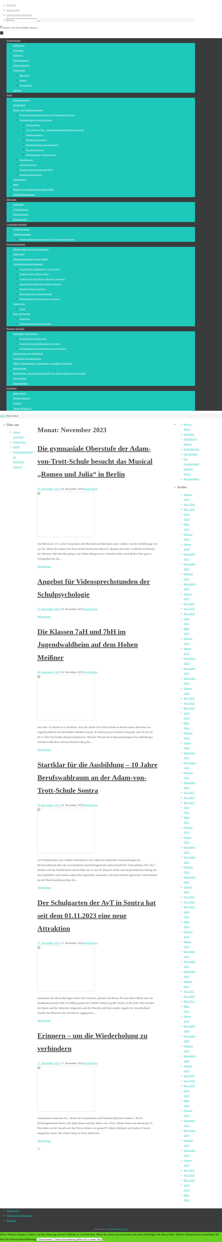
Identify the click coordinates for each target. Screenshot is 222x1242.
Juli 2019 (189, 1170)
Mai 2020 (189, 1085)
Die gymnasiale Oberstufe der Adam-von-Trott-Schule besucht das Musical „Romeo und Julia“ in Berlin (94, 461)
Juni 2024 (189, 703)
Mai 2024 (189, 708)
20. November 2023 (48, 672)
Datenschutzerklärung (19, 15)
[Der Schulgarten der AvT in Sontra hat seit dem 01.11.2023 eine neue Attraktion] (65, 990)
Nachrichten (91, 488)
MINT (16, 447)
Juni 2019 (189, 1175)
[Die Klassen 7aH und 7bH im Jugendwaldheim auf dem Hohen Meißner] (65, 719)
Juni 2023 (189, 797)
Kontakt (11, 5)
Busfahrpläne (191, 479)
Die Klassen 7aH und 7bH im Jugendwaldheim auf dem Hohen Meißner (87, 644)
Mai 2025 (189, 613)
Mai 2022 (189, 907)
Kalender (189, 434)
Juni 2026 (189, 504)
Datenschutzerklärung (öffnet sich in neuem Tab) (78, 1239)
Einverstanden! (45, 1239)
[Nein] (103, 1240)
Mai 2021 (189, 1001)
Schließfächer (192, 449)
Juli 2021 (189, 991)
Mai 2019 (189, 1180)
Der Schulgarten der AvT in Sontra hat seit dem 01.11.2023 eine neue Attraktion (96, 915)
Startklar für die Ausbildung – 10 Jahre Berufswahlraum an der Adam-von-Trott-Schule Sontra (97, 777)
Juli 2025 (189, 603)
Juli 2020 (189, 1075)
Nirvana (112, 1229)
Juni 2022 (189, 902)
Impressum (13, 10)
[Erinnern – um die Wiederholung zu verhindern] (65, 1110)
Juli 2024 (189, 698)
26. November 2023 (48, 488)
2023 (3, 415)
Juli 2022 (189, 897)
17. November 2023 (48, 943)
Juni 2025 (189, 608)
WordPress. (123, 1229)
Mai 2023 (189, 802)
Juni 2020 (189, 1081)
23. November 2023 (48, 609)
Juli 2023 (189, 792)
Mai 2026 (189, 509)
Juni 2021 (189, 996)
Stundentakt (190, 454)
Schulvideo (19, 442)
